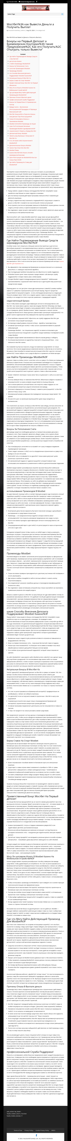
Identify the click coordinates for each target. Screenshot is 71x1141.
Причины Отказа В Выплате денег (20, 97)
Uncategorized (40, 30)
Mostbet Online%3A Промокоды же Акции (22, 124)
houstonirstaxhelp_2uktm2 (17, 30)
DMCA (53, 1130)
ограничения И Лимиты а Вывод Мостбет (22, 131)
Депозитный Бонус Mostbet (18, 133)
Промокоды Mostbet (15, 71)
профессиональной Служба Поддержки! (22, 100)
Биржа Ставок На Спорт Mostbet (19, 80)
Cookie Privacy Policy (42, 1130)
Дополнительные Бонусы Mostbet (20, 145)
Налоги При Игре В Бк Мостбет (19, 148)
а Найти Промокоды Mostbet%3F (19, 64)
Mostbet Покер (14, 150)
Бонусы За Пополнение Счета (18, 66)
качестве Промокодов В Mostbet (19, 68)
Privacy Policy (28, 1130)
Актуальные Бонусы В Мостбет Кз (20, 78)
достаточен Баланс (15, 61)
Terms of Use (18, 1130)
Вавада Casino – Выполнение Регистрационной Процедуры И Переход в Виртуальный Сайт (23, 109)
